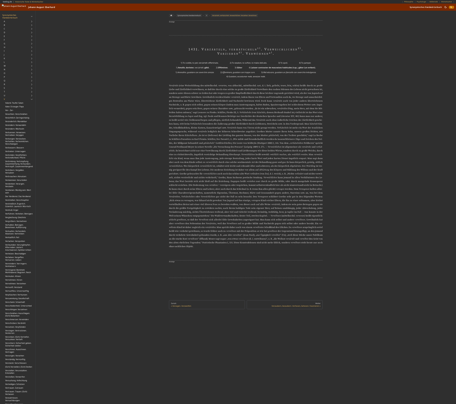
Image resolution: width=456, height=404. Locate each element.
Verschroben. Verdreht (15, 323)
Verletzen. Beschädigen (15, 253)
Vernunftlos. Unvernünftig (17, 291)
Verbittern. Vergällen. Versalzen (14, 171)
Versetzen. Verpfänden (15, 327)
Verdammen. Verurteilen (16, 180)
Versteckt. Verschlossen (15, 363)
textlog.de (7, 1)
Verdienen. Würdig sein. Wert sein (18, 191)
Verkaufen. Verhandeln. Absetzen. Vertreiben (15, 232)
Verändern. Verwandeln (15, 125)
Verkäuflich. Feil (12, 237)
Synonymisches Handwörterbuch (426, 7)
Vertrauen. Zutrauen (14, 388)
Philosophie (408, 2)
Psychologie (421, 2)
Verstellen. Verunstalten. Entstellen (16, 371)
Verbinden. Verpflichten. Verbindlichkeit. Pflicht (16, 156)
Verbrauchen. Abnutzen (15, 176)
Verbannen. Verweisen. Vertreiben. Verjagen (15, 133)
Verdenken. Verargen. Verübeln (14, 185)
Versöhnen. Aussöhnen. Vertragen (15, 350)
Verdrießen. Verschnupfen (17, 200)
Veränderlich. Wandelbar (16, 121)
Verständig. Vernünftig (15, 359)
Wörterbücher (446, 2)
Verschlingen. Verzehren (16, 309)
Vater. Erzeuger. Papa (14, 106)
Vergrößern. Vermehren (16, 221)
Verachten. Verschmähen (16, 114)
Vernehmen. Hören (13, 280)
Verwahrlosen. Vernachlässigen (12, 399)
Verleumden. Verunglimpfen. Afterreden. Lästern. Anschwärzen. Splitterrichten (18, 247)
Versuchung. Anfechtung (16, 380)
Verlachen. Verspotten (15, 241)
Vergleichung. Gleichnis (15, 217)
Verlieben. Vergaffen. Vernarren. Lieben (14, 258)
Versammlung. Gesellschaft (17, 298)
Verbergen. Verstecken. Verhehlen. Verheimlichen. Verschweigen (17, 141)
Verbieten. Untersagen (15, 151)
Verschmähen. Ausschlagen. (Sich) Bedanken (17, 314)
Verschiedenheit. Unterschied (18, 306)
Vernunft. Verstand (13, 287)
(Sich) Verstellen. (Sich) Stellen (18, 367)
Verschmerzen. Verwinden (17, 319)
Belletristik (434, 2)
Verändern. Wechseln (14, 129)
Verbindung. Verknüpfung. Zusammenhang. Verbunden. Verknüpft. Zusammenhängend (19, 164)
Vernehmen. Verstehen (15, 283)
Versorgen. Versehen (14, 355)
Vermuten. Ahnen (13, 276)
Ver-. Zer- (9, 110)
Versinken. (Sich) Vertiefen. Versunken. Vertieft (17, 338)
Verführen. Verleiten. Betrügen (19, 214)
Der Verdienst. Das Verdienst (18, 196)
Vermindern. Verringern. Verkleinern (16, 265)
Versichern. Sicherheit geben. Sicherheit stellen (18, 344)
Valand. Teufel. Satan (14, 103)
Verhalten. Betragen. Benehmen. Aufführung (15, 226)
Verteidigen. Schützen (15, 384)
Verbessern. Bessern (14, 147)
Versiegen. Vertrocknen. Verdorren (16, 332)
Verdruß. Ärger (11, 210)
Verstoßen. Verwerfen (15, 377)
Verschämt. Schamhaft (15, 302)
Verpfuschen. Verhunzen (16, 295)
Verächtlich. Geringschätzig (17, 118)
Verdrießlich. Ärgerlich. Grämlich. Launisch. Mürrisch (18, 205)
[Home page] (171, 15)
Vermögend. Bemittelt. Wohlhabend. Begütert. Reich (18, 271)
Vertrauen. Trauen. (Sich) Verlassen (16, 392)
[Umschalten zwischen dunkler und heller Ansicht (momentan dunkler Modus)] (445, 7)
